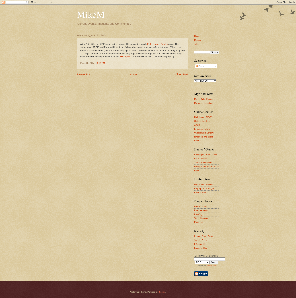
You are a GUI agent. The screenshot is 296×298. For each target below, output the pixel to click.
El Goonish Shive (202, 129)
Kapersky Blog (200, 248)
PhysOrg (198, 214)
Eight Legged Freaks (157, 44)
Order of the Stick (202, 121)
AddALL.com (211, 265)
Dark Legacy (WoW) (203, 117)
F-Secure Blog (200, 244)
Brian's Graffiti (200, 206)
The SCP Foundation (203, 162)
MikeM (91, 14)
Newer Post (84, 74)
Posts (201, 66)
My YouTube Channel (203, 99)
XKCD (197, 125)
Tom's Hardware (201, 218)
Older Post (181, 74)
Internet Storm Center (204, 236)
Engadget (198, 222)
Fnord (196, 170)
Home (133, 74)
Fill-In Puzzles (200, 159)
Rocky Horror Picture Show (206, 166)
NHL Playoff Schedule (204, 184)
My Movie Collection (203, 103)
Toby (196, 44)
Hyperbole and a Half (203, 137)
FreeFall (197, 141)
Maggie (197, 40)
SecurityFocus (200, 240)
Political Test (200, 192)
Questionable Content (204, 133)
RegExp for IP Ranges (204, 188)
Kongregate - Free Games (205, 155)
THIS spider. (126, 56)
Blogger (161, 292)
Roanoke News (201, 210)
